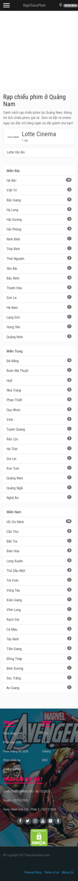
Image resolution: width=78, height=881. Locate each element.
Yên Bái (38, 268)
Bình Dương (38, 668)
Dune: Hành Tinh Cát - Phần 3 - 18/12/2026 (29, 809)
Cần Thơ (38, 531)
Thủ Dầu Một (38, 570)
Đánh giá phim (12, 769)
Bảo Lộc (38, 439)
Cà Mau (38, 629)
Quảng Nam (38, 478)
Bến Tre (38, 541)
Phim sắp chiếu (12, 742)
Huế (38, 380)
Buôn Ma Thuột (38, 370)
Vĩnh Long (38, 610)
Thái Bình (38, 249)
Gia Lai (38, 458)
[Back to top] (68, 868)
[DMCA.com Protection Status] (39, 837)
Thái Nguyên (38, 258)
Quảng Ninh (38, 337)
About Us (68, 872)
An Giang (38, 688)
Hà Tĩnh (38, 449)
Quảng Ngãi (38, 488)
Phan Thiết (38, 400)
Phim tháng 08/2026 (15, 751)
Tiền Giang (38, 649)
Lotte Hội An (16, 152)
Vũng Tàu (38, 590)
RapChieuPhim (34, 5)
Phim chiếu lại (11, 760)
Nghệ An (38, 498)
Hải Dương (38, 219)
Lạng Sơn (38, 317)
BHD (45, 760)
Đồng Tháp (38, 659)
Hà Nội (38, 180)
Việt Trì (38, 190)
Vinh (38, 419)
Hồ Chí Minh (38, 522)
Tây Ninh (38, 639)
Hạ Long (38, 210)
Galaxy (46, 751)
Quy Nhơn (38, 410)
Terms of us (51, 872)
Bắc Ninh (38, 278)
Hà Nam (38, 307)
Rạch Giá (38, 619)
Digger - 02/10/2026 (15, 800)
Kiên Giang (38, 600)
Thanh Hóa (38, 288)
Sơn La (38, 297)
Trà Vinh (38, 580)
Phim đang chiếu (13, 733)
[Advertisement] (39, 49)
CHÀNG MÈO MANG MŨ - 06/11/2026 (26, 791)
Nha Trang (38, 390)
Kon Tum (38, 468)
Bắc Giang (38, 200)
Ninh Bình (38, 239)
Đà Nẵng (38, 361)
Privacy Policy (33, 872)
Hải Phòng (38, 229)
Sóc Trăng (38, 678)
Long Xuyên (38, 561)
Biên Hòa (38, 551)
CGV (45, 733)
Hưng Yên (38, 327)
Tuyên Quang (38, 429)
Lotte (45, 742)
